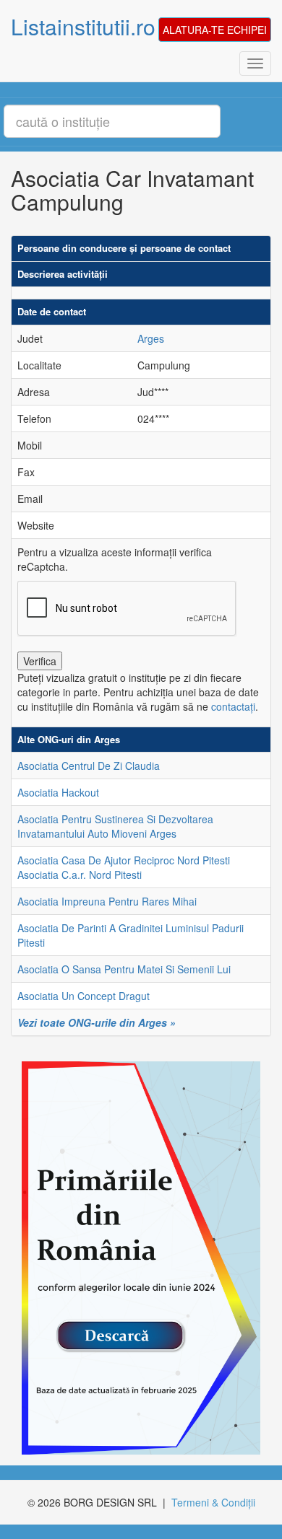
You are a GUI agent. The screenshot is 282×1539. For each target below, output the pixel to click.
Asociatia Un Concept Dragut (83, 995)
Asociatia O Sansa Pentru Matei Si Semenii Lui (124, 969)
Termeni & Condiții (213, 1502)
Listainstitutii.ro (83, 26)
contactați (233, 706)
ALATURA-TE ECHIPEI (215, 29)
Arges (150, 338)
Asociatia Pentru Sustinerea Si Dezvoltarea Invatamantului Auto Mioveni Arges (115, 826)
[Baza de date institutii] (135, 1258)
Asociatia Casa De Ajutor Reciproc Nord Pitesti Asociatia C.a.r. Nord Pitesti (123, 867)
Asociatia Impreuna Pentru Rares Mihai (107, 901)
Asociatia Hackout (58, 792)
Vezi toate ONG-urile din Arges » (96, 1022)
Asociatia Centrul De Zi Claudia (88, 765)
